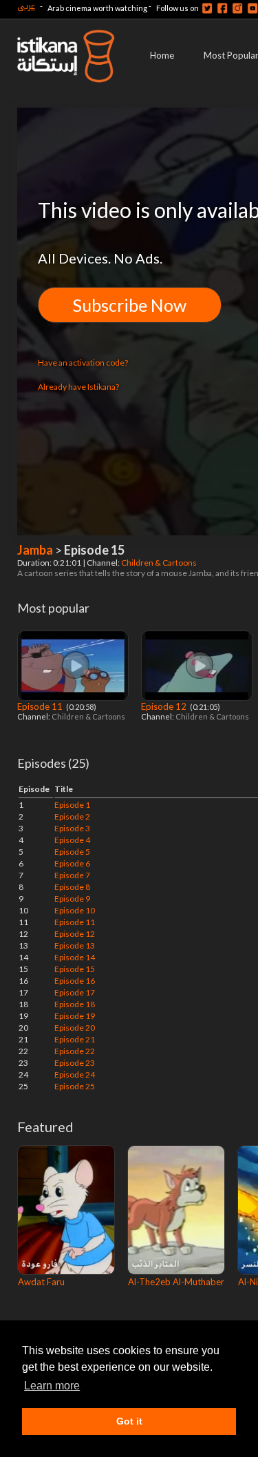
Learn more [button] (52, 1385)
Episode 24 (74, 1074)
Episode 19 (74, 1016)
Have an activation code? (83, 362)
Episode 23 (74, 1063)
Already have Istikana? (78, 386)
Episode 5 (72, 851)
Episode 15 (74, 969)
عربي (26, 6)
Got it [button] (129, 1421)
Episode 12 (165, 706)
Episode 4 (72, 840)
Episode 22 (74, 1051)
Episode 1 (72, 805)
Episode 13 (74, 945)
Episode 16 (74, 980)
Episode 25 (74, 1086)
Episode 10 (74, 910)
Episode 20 (74, 1027)
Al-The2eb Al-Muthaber (176, 1281)
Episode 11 (41, 706)
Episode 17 (74, 992)
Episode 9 (72, 898)
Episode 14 (74, 957)
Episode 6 (72, 863)
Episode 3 (72, 828)
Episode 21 (74, 1039)
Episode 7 (72, 875)
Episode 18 (74, 1004)
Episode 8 (72, 887)
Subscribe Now (129, 305)
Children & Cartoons (159, 562)
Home (162, 55)
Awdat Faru (41, 1281)
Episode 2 (72, 816)
